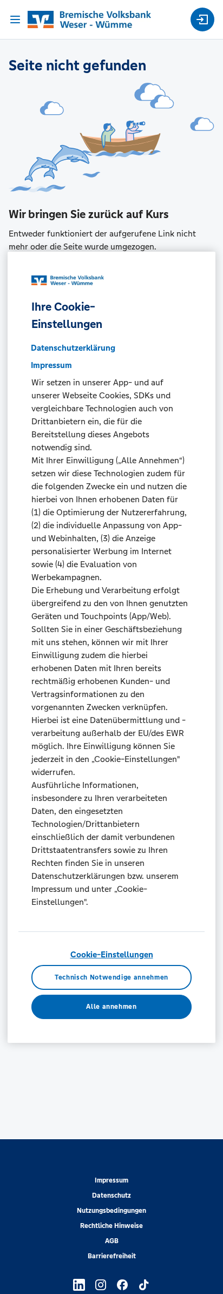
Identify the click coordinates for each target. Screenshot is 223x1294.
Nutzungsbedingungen (111, 1210)
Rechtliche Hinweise (111, 1225)
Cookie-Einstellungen (111, 954)
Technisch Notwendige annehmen (111, 977)
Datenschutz (111, 1195)
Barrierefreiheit (112, 1256)
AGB (112, 1241)
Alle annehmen (111, 1006)
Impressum (111, 1180)
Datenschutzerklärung (73, 348)
